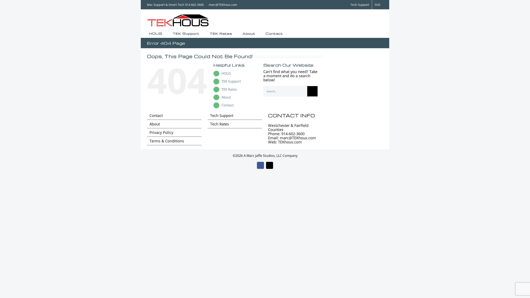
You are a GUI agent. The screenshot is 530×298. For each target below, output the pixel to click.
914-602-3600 (293, 133)
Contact (228, 105)
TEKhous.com (290, 141)
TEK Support (231, 81)
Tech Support (221, 115)
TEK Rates (229, 89)
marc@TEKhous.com (223, 5)
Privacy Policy (161, 132)
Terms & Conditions (166, 141)
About (226, 97)
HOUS (226, 73)
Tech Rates (219, 124)
